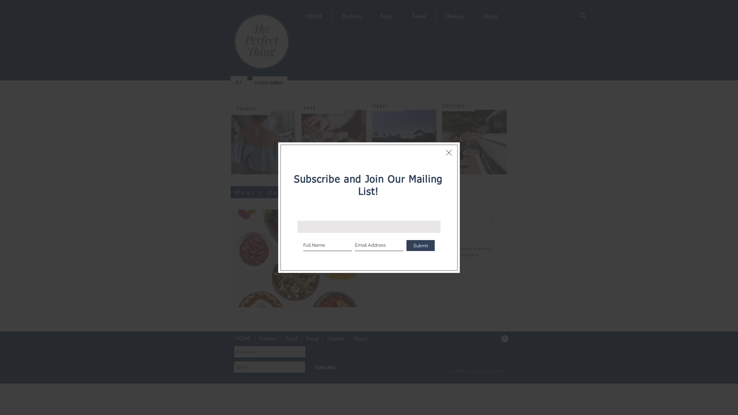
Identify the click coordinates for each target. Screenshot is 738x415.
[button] (449, 153)
